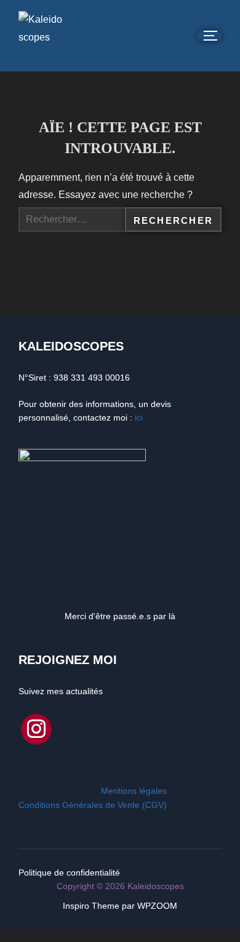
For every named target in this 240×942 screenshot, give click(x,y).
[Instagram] (36, 728)
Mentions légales (134, 791)
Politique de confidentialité (69, 872)
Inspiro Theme (91, 906)
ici (139, 417)
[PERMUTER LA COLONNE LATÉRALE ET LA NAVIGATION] (209, 35)
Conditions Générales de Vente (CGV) (92, 805)
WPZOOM (157, 906)
